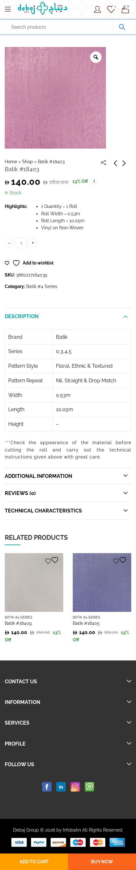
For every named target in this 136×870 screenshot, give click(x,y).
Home (11, 161)
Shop (27, 161)
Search (122, 27)
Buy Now (102, 861)
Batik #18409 (18, 623)
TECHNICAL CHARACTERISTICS (43, 511)
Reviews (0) (20, 493)
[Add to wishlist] (52, 560)
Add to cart (34, 861)
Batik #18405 (86, 623)
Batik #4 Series (41, 286)
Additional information (38, 476)
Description (22, 316)
